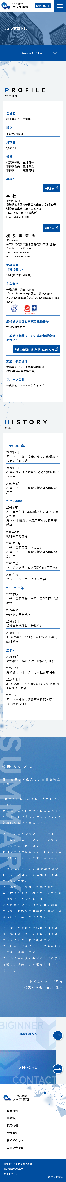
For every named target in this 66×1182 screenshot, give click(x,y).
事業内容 (12, 1111)
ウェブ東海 (20, 6)
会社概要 (12, 1133)
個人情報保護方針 (13, 1168)
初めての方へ (15, 1140)
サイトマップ (11, 1173)
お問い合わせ (43, 6)
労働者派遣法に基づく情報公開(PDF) (34, 349)
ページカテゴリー (31, 53)
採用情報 (12, 1125)
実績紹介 (12, 1118)
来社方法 (49, 188)
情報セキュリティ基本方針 (18, 1163)
